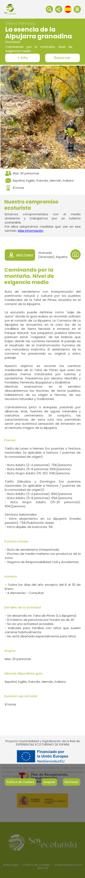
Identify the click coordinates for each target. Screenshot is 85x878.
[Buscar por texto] (49, 9)
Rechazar (71, 782)
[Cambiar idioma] (68, 9)
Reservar (62, 58)
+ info (22, 58)
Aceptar (49, 782)
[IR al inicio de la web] (10, 9)
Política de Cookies (20, 782)
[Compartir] (58, 9)
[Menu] (77, 9)
